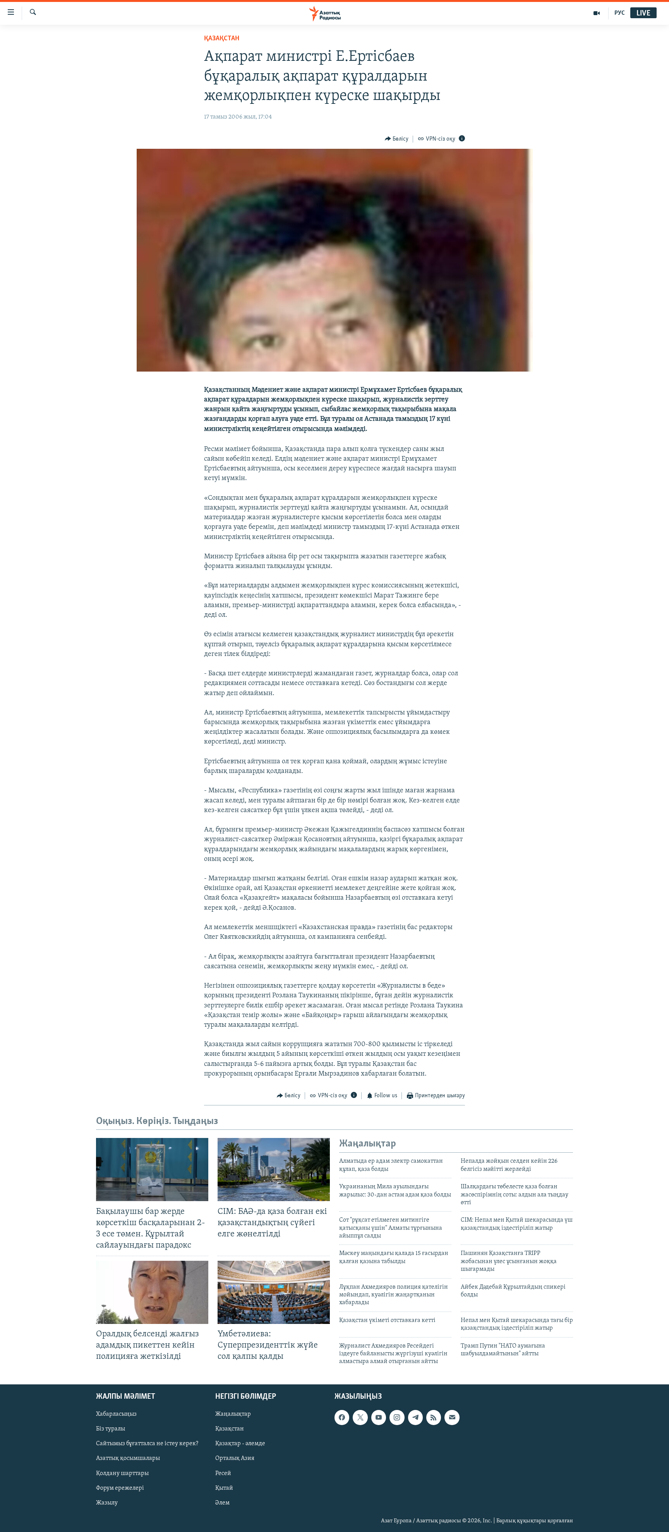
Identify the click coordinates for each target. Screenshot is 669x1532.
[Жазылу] (451, 1417)
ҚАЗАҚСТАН (221, 38)
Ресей (223, 1473)
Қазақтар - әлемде (240, 1444)
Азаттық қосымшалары (128, 1458)
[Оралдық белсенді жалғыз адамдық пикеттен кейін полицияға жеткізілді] (152, 1292)
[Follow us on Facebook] (341, 1417)
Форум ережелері (120, 1488)
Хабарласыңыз (116, 1414)
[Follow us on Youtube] (378, 1417)
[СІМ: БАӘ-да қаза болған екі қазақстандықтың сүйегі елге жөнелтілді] (274, 1169)
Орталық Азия (234, 1458)
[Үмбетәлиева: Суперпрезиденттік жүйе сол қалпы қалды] (274, 1292)
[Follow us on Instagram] (396, 1417)
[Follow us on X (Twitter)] (360, 1417)
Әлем (222, 1502)
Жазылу (107, 1502)
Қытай (224, 1488)
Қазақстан (229, 1429)
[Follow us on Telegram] (415, 1417)
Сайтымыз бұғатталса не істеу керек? (147, 1444)
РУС (619, 13)
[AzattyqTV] (597, 13)
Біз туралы (110, 1429)
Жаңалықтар (233, 1414)
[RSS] (433, 1417)
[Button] (397, 139)
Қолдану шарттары (122, 1473)
